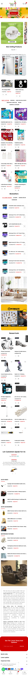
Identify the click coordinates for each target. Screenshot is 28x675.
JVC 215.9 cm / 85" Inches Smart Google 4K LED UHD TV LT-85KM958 (20, 396)
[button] (11, 17)
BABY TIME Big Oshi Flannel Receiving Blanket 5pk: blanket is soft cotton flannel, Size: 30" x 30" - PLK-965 (21, 163)
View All (13, 49)
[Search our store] (24, 4)
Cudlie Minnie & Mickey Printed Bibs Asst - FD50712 (7, 184)
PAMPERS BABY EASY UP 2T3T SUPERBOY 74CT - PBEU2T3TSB (6, 122)
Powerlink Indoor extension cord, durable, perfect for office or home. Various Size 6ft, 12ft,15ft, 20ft (17, 205)
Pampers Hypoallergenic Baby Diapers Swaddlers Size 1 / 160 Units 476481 (20, 184)
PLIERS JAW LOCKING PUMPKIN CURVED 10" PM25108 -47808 (20, 440)
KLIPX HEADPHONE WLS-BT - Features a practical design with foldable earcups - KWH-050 (16, 224)
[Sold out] (16, 356)
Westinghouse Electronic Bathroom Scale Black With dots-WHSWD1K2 (16, 545)
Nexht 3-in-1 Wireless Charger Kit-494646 (19, 374)
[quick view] (3, 94)
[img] (14, 455)
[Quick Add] (24, 208)
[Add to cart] (16, 168)
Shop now (13, 13)
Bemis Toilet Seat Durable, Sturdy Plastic (21, 89)
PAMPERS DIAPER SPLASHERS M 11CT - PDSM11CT (19, 142)
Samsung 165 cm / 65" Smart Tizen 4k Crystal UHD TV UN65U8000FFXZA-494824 (16, 233)
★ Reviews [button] (26, 338)
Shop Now (5, 58)
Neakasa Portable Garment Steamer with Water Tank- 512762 (21, 351)
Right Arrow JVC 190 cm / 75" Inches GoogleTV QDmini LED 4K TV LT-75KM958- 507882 (17, 242)
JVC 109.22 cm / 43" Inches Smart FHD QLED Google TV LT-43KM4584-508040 (17, 251)
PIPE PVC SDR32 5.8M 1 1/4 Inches (21, 419)
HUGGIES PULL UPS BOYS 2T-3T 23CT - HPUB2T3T (20, 122)
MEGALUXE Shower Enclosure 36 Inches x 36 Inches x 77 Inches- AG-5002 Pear (16, 553)
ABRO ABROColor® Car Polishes (14, 518)
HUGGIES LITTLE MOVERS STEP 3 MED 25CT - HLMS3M (6, 142)
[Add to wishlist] (11, 81)
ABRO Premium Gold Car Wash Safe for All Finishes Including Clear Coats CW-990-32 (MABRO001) (16, 510)
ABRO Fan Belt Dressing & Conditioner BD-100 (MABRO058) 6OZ (16, 499)
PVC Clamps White (6, 89)
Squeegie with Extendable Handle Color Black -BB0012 (16, 483)
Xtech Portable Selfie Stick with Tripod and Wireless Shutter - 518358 (7, 419)
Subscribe (22, 646)
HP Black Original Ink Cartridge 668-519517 (5, 396)
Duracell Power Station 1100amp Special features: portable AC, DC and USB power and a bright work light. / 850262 (16, 491)
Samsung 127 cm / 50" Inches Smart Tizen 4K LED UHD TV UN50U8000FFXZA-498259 (17, 214)
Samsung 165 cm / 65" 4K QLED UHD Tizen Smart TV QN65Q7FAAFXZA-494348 (17, 270)
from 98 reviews (13, 456)
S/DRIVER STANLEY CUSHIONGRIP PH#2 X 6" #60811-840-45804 (6, 440)
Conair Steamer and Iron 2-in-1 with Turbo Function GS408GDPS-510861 (7, 374)
